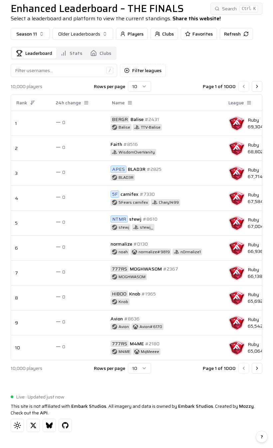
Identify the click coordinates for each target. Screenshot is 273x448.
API (44, 412)
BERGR (120, 119)
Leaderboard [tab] (38, 53)
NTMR (119, 219)
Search (239, 8)
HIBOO (119, 293)
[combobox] (30, 34)
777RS (119, 269)
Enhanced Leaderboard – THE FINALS (97, 8)
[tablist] (64, 53)
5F (115, 194)
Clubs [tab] (105, 53)
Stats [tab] (76, 53)
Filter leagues (146, 70)
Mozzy (246, 406)
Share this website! (196, 19)
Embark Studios (88, 406)
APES (118, 169)
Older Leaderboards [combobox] (79, 34)
